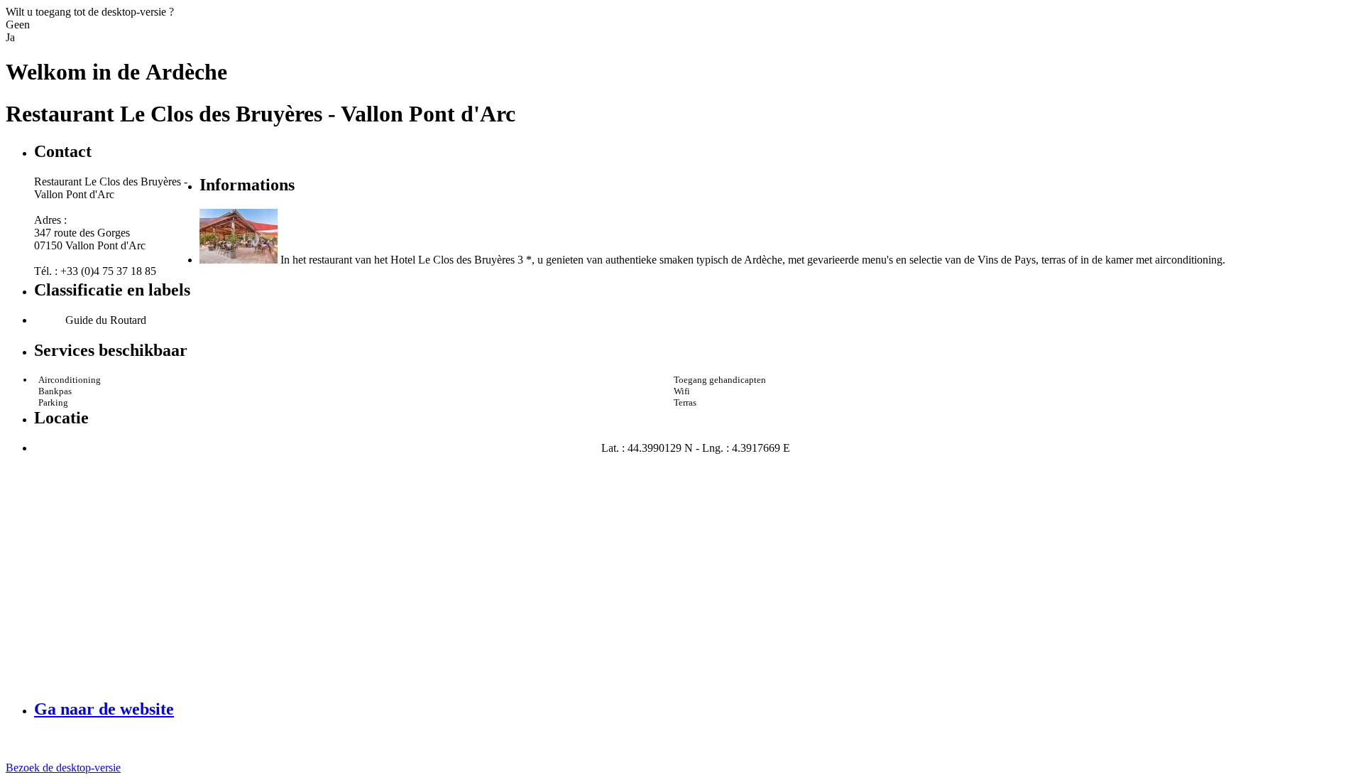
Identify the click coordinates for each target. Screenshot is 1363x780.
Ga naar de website (104, 709)
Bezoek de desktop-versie (63, 768)
